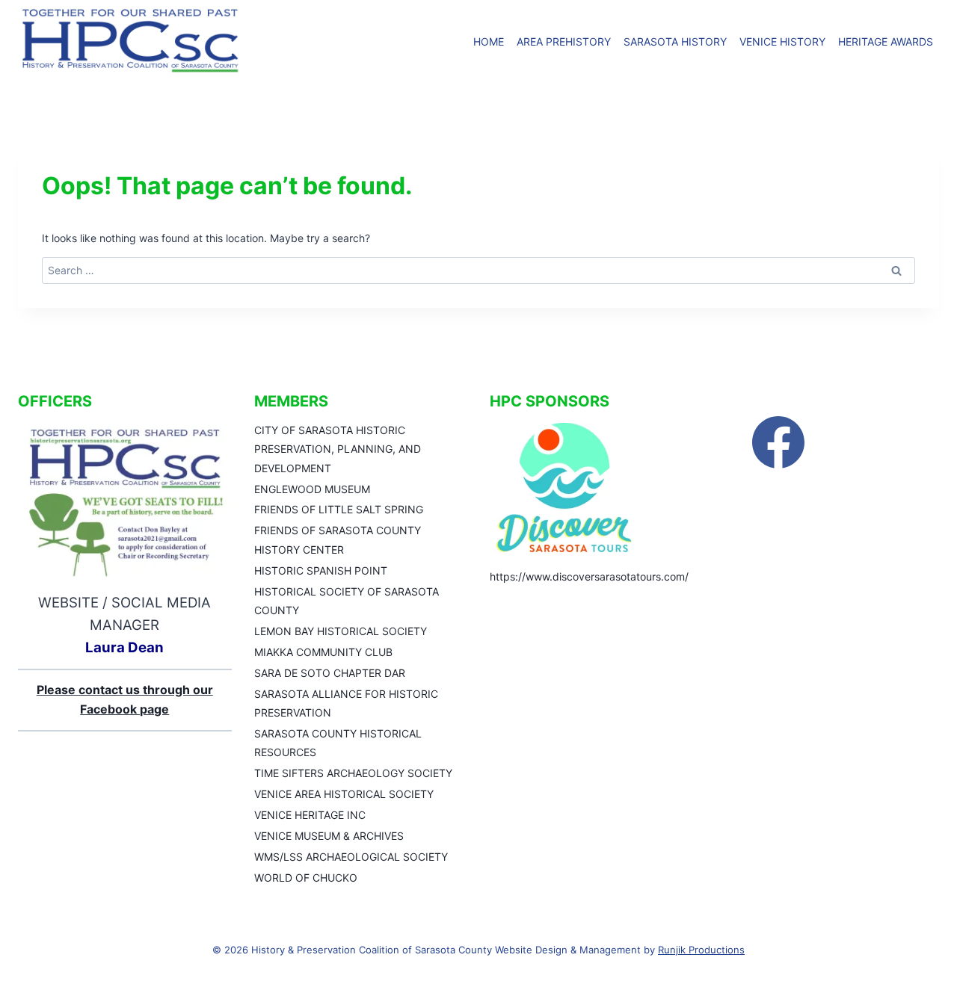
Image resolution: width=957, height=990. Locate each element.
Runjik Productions (701, 950)
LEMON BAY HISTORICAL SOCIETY (340, 631)
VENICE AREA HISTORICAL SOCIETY (344, 794)
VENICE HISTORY (782, 41)
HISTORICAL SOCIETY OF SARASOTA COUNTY (346, 600)
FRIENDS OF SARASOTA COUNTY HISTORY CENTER (337, 539)
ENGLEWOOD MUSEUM (312, 489)
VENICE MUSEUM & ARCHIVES (329, 835)
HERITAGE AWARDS (885, 41)
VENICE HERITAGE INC (310, 814)
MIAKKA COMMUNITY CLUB (323, 652)
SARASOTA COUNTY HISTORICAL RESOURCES (338, 742)
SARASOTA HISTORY (675, 41)
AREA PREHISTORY (564, 41)
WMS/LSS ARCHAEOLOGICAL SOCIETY (351, 856)
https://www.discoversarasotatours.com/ (589, 576)
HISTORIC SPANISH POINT (320, 570)
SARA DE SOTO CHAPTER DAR (329, 672)
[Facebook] (778, 442)
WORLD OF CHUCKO (305, 877)
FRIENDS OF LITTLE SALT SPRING (338, 509)
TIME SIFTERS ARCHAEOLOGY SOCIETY (353, 773)
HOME (488, 41)
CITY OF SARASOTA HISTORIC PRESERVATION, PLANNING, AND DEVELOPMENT (337, 449)
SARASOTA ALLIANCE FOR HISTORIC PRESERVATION (346, 703)
